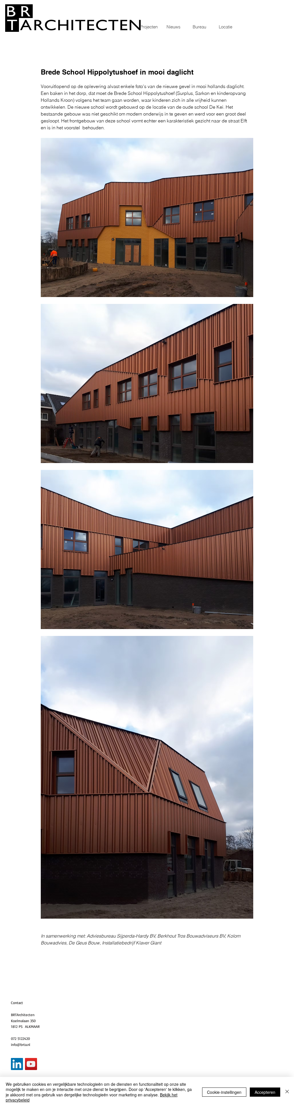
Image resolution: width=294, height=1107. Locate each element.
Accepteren (265, 1092)
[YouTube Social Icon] (31, 1064)
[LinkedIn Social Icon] (17, 1064)
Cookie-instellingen (224, 1092)
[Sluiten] (287, 1091)
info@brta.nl (20, 1044)
